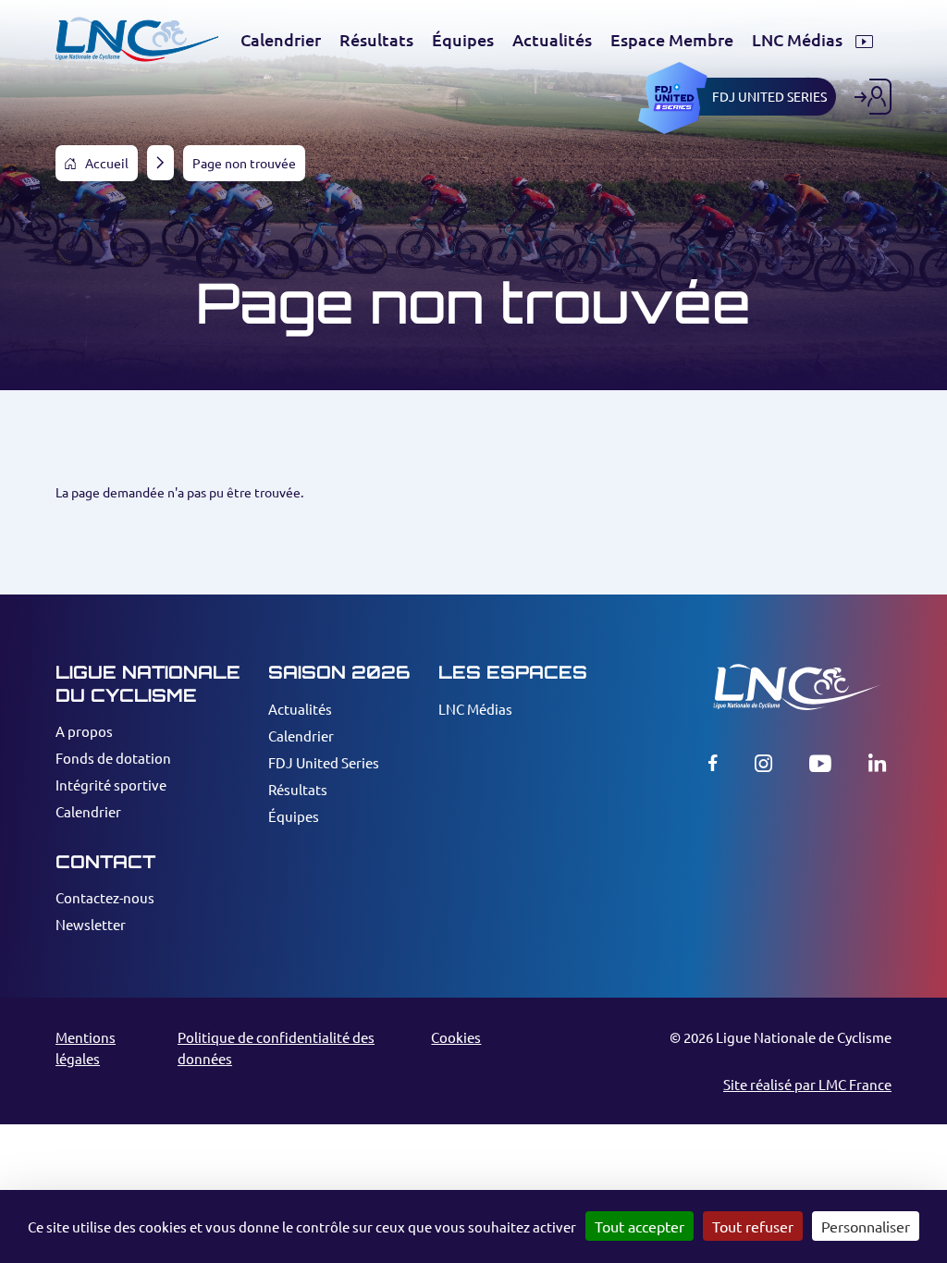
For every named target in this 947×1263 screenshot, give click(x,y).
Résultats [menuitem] (376, 39)
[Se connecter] (873, 97)
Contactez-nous (104, 897)
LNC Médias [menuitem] (799, 39)
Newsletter (90, 924)
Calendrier (88, 811)
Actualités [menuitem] (552, 39)
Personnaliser (865, 1226)
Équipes (293, 816)
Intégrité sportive (110, 784)
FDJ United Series (323, 762)
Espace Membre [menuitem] (671, 39)
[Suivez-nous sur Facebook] (713, 763)
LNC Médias (475, 708)
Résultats (297, 789)
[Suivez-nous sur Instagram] (763, 763)
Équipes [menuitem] (463, 39)
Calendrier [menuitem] (280, 39)
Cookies (456, 1037)
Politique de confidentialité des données (276, 1047)
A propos (84, 731)
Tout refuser (752, 1226)
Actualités (300, 708)
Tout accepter (639, 1226)
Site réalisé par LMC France (807, 1084)
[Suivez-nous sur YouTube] (820, 763)
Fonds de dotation (113, 757)
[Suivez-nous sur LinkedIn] (877, 763)
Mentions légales (85, 1047)
